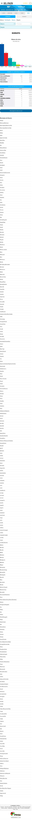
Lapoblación (2, 490)
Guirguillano (2, 438)
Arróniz (1, 207)
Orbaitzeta (2, 629)
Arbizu (1, 185)
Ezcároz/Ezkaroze (4, 388)
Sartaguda (2, 696)
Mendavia (2, 555)
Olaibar (1, 614)
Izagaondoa (2, 468)
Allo (1, 145)
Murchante (2, 582)
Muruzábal (2, 592)
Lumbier (1, 537)
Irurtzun (1, 458)
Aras (1, 182)
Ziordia (1, 785)
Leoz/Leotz (2, 515)
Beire (1, 252)
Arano (1, 177)
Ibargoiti (1, 445)
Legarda (1, 505)
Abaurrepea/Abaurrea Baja (5, 128)
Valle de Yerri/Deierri (4, 761)
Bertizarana (2, 269)
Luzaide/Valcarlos (4, 542)
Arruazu (1, 209)
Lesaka (1, 522)
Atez (1, 217)
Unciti (1, 733)
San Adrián (2, 681)
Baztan (1, 247)
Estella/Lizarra (3, 368)
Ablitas (1, 132)
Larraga (1, 492)
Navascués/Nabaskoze (5, 594)
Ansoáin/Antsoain (3, 157)
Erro (1, 358)
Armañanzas (2, 204)
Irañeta (1, 455)
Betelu (1, 272)
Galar (1, 408)
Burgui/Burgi (2, 281)
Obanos (1, 602)
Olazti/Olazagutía (3, 617)
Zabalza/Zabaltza (3, 783)
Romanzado (2, 669)
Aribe (1, 202)
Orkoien (1, 636)
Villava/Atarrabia (3, 778)
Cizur (1, 326)
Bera (1, 257)
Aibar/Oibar (2, 140)
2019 (3, 13)
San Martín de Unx (4, 686)
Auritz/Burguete (3, 219)
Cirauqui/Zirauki (3, 321)
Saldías (1, 676)
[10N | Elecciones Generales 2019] (16, 6)
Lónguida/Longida (4, 535)
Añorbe (1, 162)
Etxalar (1, 376)
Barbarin (2, 237)
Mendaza (2, 557)
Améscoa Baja (3, 150)
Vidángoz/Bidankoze (4, 768)
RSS (17, 809)
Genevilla (2, 425)
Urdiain (1, 741)
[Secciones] (2, 3)
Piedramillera (3, 656)
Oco (1, 607)
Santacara (2, 691)
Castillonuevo (3, 311)
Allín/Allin (2, 142)
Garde (1, 418)
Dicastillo (2, 336)
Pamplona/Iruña (3, 649)
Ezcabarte (2, 386)
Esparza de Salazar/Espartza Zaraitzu (8, 363)
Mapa (25, 9)
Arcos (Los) (2, 190)
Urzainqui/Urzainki (4, 753)
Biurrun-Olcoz (3, 276)
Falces (1, 396)
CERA (1, 316)
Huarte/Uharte (3, 443)
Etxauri (1, 381)
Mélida (1, 552)
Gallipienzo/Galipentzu (4, 411)
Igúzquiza (2, 450)
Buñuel (1, 279)
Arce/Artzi (2, 187)
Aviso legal (20, 806)
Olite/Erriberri (3, 622)
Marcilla (1, 550)
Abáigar (1, 120)
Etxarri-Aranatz (3, 378)
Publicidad (15, 806)
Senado (24, 16)
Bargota (1, 239)
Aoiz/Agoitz (2, 165)
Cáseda (1, 306)
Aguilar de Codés (3, 137)
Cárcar (1, 299)
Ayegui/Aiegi (2, 222)
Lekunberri (2, 512)
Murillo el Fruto (3, 589)
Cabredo (2, 291)
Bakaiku (1, 229)
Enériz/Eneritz (3, 351)
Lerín (1, 520)
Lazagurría (2, 500)
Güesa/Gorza (2, 433)
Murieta (1, 584)
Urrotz (1, 748)
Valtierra (2, 763)
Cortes (1, 331)
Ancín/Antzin (2, 152)
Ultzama (1, 731)
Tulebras (2, 721)
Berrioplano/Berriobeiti (5, 264)
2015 (22, 13)
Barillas (1, 242)
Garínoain (2, 420)
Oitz (1, 612)
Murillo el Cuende (3, 587)
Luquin (1, 540)
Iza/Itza (1, 470)
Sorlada (1, 701)
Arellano (1, 192)
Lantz (1, 487)
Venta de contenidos (8, 806)
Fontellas (2, 401)
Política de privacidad (26, 806)
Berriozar (2, 267)
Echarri (1, 344)
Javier (1, 478)
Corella (1, 329)
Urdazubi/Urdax (3, 738)
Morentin (2, 577)
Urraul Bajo (2, 746)
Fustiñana (2, 406)
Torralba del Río (3, 713)
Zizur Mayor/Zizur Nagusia (5, 788)
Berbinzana (2, 259)
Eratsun (1, 353)
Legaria (1, 507)
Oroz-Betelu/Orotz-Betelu (5, 641)
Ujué (1, 728)
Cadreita (2, 294)
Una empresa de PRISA (15, 814)
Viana (1, 766)
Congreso (7, 16)
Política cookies (4, 808)
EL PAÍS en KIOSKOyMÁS (24, 808)
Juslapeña (2, 480)
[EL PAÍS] (8, 3)
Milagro (1, 564)
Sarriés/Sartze (3, 694)
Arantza (1, 180)
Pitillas (1, 659)
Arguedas (2, 197)
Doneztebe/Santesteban (5, 341)
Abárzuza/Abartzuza (4, 123)
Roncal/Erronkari (3, 671)
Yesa (1, 780)
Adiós (1, 135)
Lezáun (1, 525)
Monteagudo (2, 574)
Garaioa (1, 416)
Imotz (1, 453)
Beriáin (1, 262)
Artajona (2, 212)
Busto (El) (2, 286)
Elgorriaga (2, 348)
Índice (14, 809)
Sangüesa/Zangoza (4, 684)
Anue (1, 160)
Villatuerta (2, 775)
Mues (1, 579)
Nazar (1, 597)
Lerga (1, 517)
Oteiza (1, 646)
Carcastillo (2, 301)
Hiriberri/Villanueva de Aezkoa (6, 440)
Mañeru (1, 545)
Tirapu (1, 711)
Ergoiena (2, 356)
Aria (1, 200)
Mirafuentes (2, 567)
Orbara (1, 631)
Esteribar (2, 371)
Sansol (1, 689)
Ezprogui (2, 393)
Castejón (2, 309)
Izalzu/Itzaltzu (3, 473)
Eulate (1, 383)
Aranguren (2, 175)
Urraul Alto (2, 743)
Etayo (1, 373)
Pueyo (1, 664)
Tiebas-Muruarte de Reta (5, 708)
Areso (1, 195)
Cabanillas (2, 289)
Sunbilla (1, 703)
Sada (1, 674)
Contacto (2, 806)
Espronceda (2, 366)
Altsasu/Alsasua (3, 147)
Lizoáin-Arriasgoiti (4, 530)
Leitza (1, 510)
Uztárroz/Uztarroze (4, 758)
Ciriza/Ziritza (2, 324)
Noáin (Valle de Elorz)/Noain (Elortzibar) (8, 599)
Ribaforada (2, 666)
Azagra (1, 224)
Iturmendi (2, 465)
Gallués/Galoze (3, 413)
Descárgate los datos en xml (16, 110)
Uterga (1, 756)
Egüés (1, 346)
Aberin (1, 130)
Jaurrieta (2, 475)
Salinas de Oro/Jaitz (4, 679)
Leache (1, 502)
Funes (1, 403)
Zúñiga (1, 795)
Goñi (1, 430)
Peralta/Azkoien (3, 651)
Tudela (1, 718)
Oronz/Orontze (3, 639)
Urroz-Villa (2, 751)
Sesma (1, 699)
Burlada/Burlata (3, 284)
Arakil (1, 170)
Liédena (1, 527)
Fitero (1, 398)
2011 (28, 13)
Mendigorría (2, 559)
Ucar (1, 723)
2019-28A (10, 13)
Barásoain (2, 234)
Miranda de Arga (3, 569)
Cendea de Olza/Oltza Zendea (6, 314)
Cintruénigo (2, 319)
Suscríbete (25, 3)
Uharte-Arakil (3, 726)
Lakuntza (2, 483)
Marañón (2, 547)
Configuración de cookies (12, 808)
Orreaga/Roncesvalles (4, 644)
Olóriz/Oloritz (3, 627)
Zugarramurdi (3, 793)
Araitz (1, 167)
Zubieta (1, 790)
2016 (16, 13)
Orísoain (1, 634)
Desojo (1, 334)
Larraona (2, 495)
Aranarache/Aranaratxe (5, 172)
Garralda (2, 423)
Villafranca (2, 771)
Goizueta (2, 428)
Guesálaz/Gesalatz (4, 435)
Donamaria (2, 339)
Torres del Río (3, 716)
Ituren (1, 463)
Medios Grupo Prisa (15, 817)
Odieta (1, 609)
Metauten (2, 562)
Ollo (1, 624)
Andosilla (2, 155)
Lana (1, 485)
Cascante (2, 304)
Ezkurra (1, 391)
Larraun (1, 497)
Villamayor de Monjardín (5, 773)
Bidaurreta (2, 274)
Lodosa (1, 532)
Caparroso (2, 296)
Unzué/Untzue (3, 736)
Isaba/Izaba (2, 460)
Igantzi (1, 448)
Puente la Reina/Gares (4, 661)
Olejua (1, 619)
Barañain (2, 232)
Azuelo (1, 227)
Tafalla (1, 706)
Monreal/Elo (2, 572)
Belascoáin (2, 254)
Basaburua (2, 244)
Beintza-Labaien (3, 249)
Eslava (1, 361)
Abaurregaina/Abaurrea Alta (6, 125)
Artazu (1, 214)
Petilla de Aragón (3, 654)
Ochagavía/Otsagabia (4, 604)
